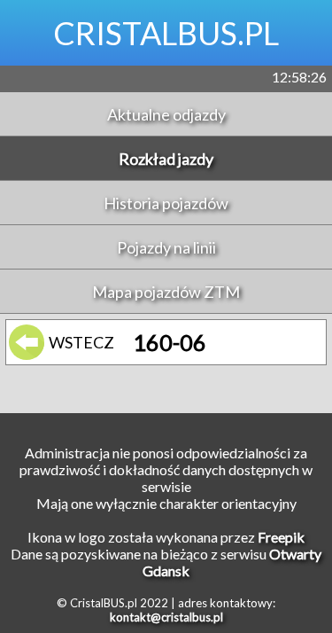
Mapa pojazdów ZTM (166, 291)
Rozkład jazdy (166, 158)
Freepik (281, 536)
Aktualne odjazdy (166, 114)
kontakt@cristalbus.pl (166, 617)
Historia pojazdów (166, 203)
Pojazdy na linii (166, 247)
